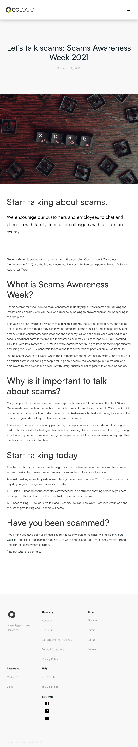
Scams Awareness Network (61, 264)
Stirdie (91, 630)
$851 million (50, 344)
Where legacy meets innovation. (19, 627)
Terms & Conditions (53, 649)
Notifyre (92, 620)
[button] (128, 9)
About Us (47, 620)
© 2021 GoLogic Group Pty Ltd (24, 742)
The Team (47, 630)
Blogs (10, 686)
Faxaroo (92, 649)
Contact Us (48, 677)
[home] (19, 9)
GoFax (91, 639)
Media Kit (12, 677)
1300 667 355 (50, 686)
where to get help (29, 551)
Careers (57, 639)
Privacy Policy (50, 659)
